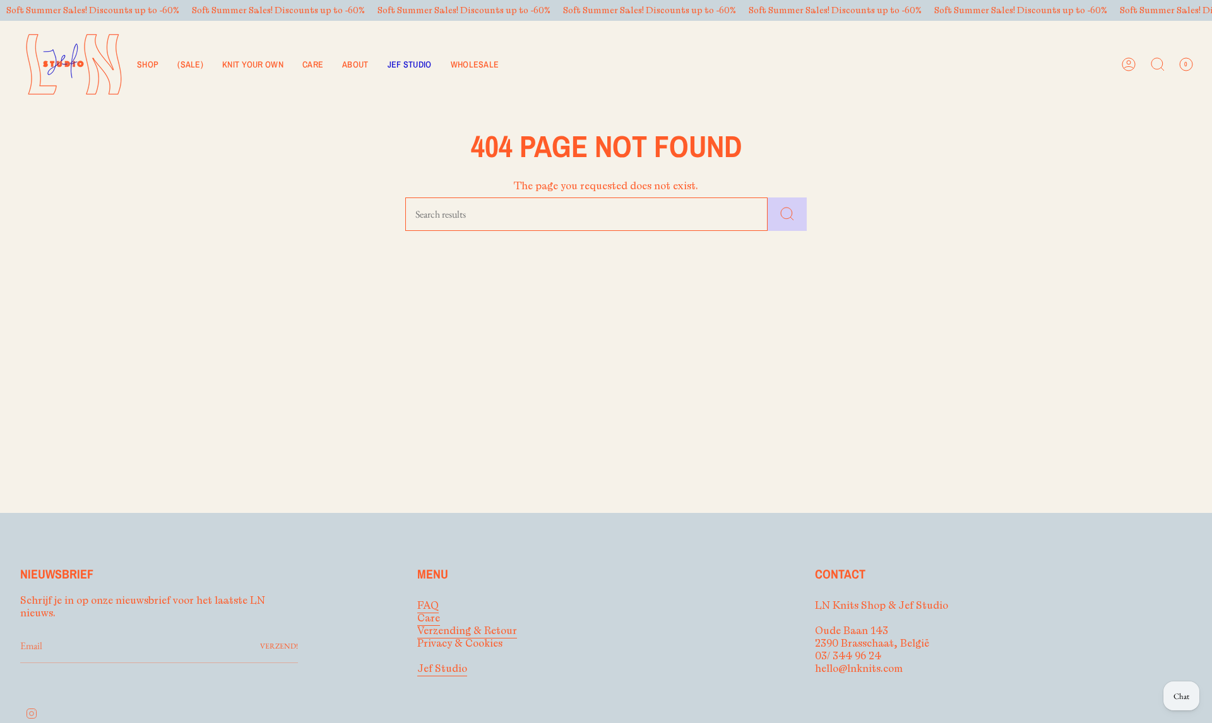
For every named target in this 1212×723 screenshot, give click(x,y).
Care (428, 618)
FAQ (428, 605)
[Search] (787, 214)
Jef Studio (442, 668)
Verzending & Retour (467, 631)
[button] (148, 64)
